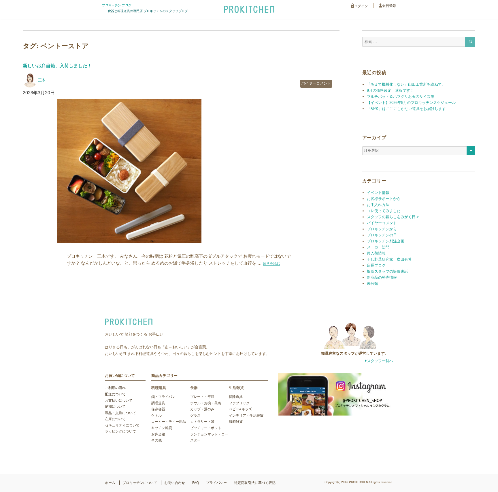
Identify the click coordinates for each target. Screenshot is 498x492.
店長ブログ (376, 265)
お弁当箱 (158, 434)
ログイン (361, 6)
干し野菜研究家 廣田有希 (389, 259)
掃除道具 (236, 397)
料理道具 (158, 388)
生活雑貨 (236, 388)
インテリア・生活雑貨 (246, 416)
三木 (42, 80)
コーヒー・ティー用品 (168, 422)
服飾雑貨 (236, 422)
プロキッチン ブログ (116, 5)
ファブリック (239, 403)
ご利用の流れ (115, 388)
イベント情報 (378, 192)
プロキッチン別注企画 (385, 241)
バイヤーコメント (316, 83)
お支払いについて (119, 401)
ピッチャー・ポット (205, 428)
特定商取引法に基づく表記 (255, 483)
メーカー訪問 (378, 247)
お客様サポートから (384, 199)
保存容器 (158, 409)
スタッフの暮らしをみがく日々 (393, 217)
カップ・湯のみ (202, 409)
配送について (115, 394)
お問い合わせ (174, 483)
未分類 (372, 283)
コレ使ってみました (384, 211)
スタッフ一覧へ (380, 361)
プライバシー (216, 483)
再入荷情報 (376, 253)
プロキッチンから (382, 229)
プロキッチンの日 (382, 235)
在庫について (115, 419)
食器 (194, 388)
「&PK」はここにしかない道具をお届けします (406, 108)
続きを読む (271, 263)
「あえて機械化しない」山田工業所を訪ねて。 (406, 84)
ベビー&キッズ (240, 409)
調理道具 (158, 403)
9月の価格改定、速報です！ (390, 90)
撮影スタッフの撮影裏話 (387, 271)
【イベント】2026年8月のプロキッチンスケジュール (411, 102)
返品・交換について (120, 413)
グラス (195, 416)
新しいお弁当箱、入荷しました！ (57, 65)
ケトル (156, 416)
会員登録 (389, 6)
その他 (156, 440)
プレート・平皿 (202, 397)
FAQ (195, 483)
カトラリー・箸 (202, 422)
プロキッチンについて (139, 483)
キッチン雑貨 (161, 428)
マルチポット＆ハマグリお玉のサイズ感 (400, 96)
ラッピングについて (120, 431)
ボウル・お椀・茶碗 (205, 403)
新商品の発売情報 (382, 277)
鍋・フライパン (163, 397)
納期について (115, 407)
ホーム (110, 483)
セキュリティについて (122, 425)
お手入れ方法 (378, 205)
